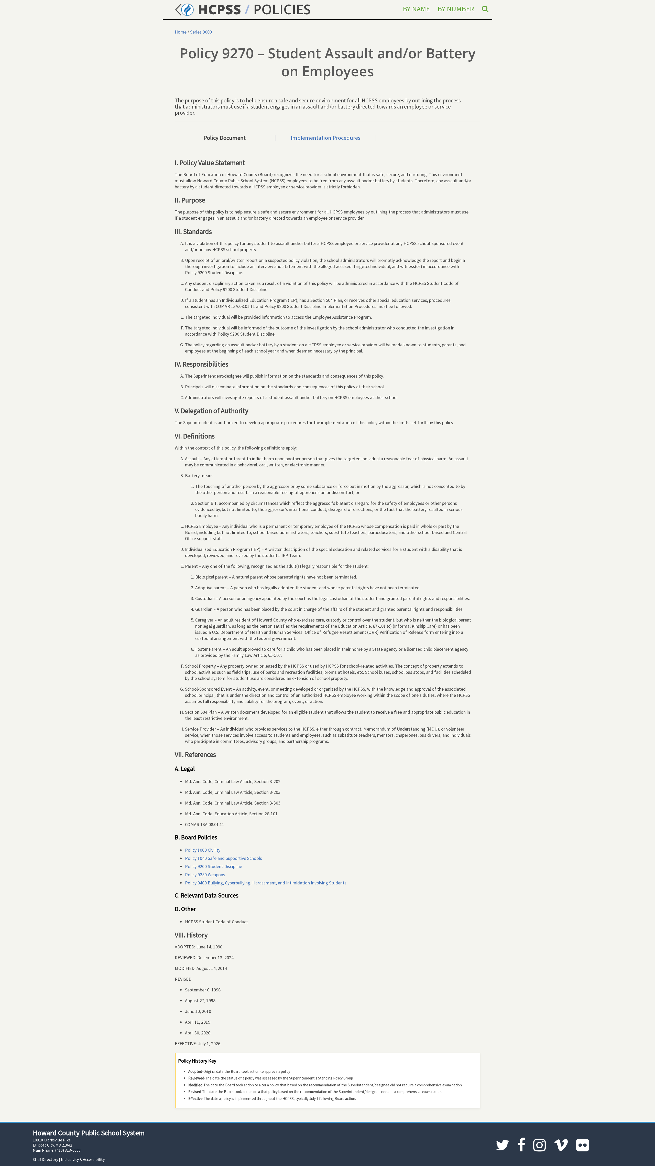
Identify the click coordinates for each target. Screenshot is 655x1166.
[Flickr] (582, 1145)
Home (181, 32)
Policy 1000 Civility (202, 850)
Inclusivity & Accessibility (83, 1159)
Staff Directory (45, 1159)
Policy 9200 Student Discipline (213, 866)
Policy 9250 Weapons (205, 875)
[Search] (485, 8)
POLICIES (282, 9)
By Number (456, 8)
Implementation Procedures (326, 137)
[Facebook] (521, 1145)
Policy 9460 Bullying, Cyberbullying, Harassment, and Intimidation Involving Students (265, 883)
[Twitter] (502, 1145)
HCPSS (217, 9)
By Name (416, 8)
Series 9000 (201, 32)
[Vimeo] (561, 1145)
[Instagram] (539, 1145)
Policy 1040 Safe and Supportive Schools (223, 858)
